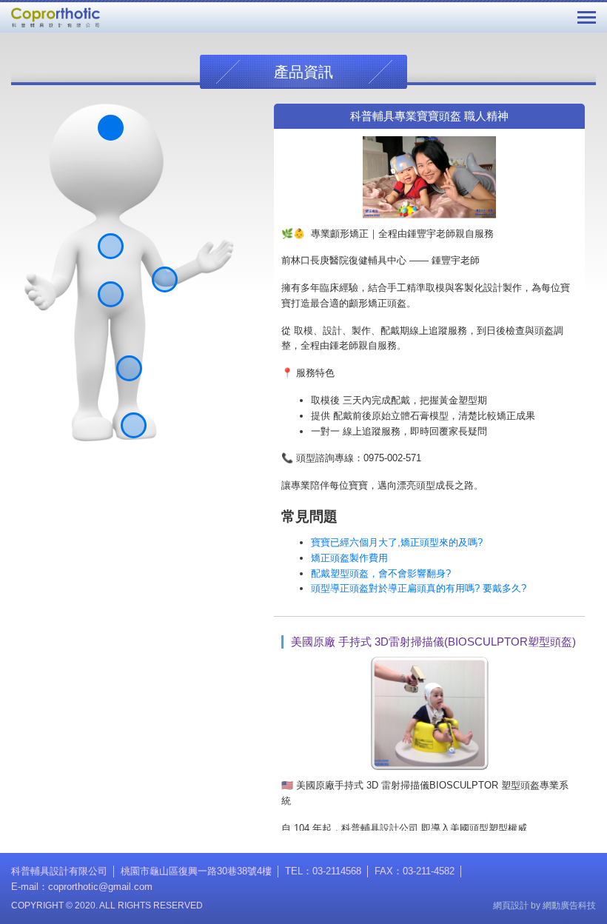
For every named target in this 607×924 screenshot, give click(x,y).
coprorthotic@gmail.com (100, 886)
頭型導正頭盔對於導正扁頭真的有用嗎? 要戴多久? (418, 588)
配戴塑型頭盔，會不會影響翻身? (381, 573)
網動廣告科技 (569, 905)
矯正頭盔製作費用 (349, 557)
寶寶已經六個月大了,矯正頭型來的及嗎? (397, 542)
